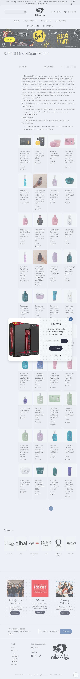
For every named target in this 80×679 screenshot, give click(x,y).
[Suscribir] (63, 341)
